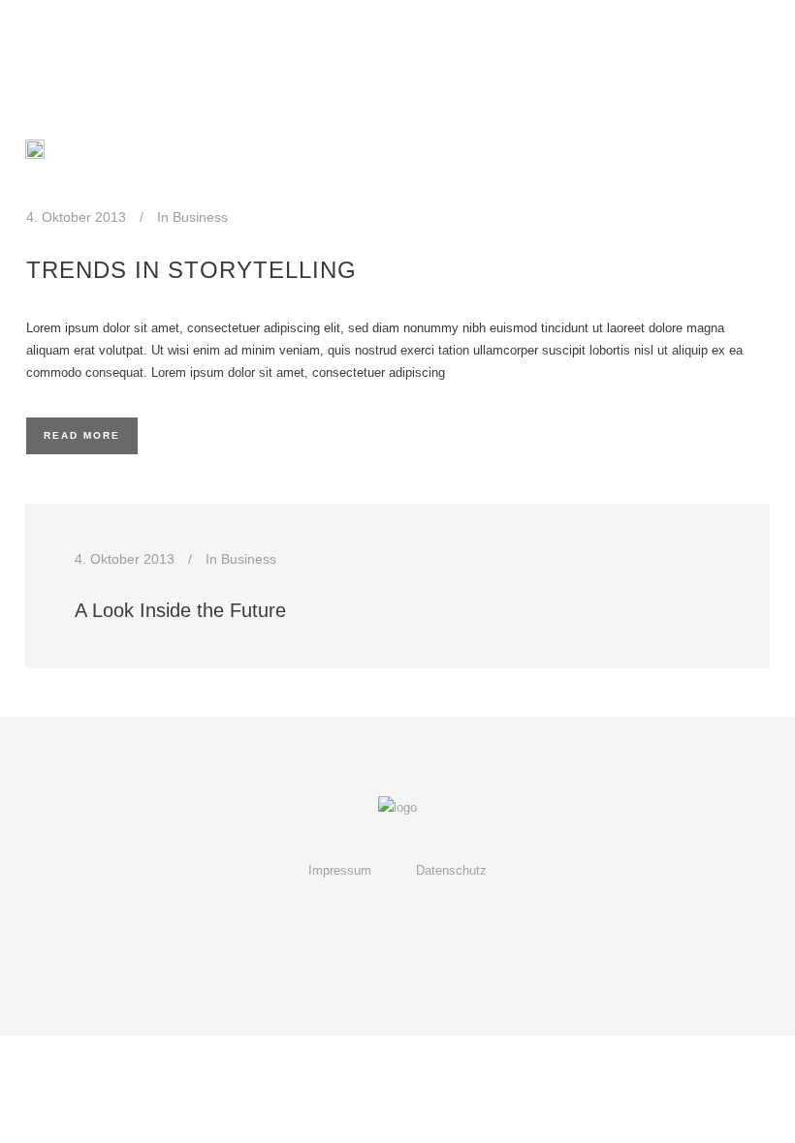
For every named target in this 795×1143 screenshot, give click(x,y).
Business (200, 217)
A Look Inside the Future (180, 610)
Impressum (339, 870)
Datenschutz (451, 870)
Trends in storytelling (191, 270)
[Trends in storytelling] (35, 149)
